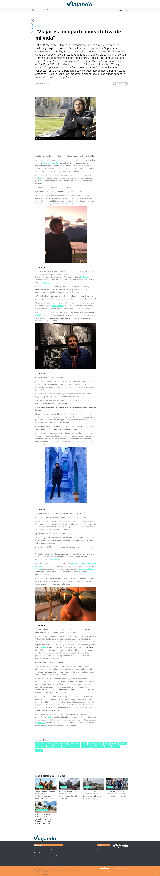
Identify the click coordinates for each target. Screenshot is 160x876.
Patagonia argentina (50, 163)
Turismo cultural (74, 743)
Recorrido (63, 787)
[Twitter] (32, 24)
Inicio (37, 27)
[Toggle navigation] (32, 10)
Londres (50, 717)
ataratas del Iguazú (86, 569)
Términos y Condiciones (41, 874)
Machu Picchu (57, 305)
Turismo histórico (61, 743)
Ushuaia (38, 569)
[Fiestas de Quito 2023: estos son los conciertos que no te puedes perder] (117, 784)
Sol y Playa (82, 10)
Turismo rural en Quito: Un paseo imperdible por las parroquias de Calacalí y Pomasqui (69, 794)
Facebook (100, 850)
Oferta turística (46, 10)
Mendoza (41, 722)
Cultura (45, 27)
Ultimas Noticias (39, 853)
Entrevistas (40, 743)
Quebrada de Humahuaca (71, 747)
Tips (76, 10)
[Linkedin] (32, 28)
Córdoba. (46, 282)
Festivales (87, 787)
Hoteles (52, 850)
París (40, 178)
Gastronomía (53, 856)
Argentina (55, 559)
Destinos (55, 10)
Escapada (39, 787)
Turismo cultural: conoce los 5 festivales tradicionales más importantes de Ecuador (45, 794)
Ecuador (70, 10)
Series (84, 743)
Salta (73, 563)
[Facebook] (32, 20)
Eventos (110, 787)
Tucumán (80, 563)
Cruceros (100, 10)
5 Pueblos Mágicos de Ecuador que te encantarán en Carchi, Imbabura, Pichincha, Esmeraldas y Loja (44, 818)
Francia (43, 647)
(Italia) (38, 315)
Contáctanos (105, 868)
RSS (108, 871)
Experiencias (91, 10)
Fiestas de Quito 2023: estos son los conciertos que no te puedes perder (116, 793)
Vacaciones (63, 10)
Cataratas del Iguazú (88, 747)
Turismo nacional (42, 810)
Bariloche (84, 277)
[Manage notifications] (156, 872)
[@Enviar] (32, 31)
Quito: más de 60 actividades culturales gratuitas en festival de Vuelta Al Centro (92, 794)
